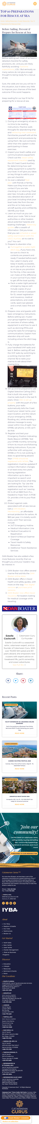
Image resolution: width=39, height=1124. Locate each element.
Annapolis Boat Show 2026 (20, 796)
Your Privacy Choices (18, 1118)
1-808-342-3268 (7, 1027)
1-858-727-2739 (7, 1049)
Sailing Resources (11, 21)
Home (2, 21)
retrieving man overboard (24, 132)
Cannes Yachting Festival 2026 (19, 761)
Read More (19, 733)
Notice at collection (10, 1121)
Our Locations (8, 976)
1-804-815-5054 (7, 1074)
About (4, 919)
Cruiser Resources (23, 21)
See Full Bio (18, 665)
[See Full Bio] (25, 665)
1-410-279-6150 (7, 1002)
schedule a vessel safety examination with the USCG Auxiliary (22, 236)
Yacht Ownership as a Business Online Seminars (19, 722)
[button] (8, 680)
